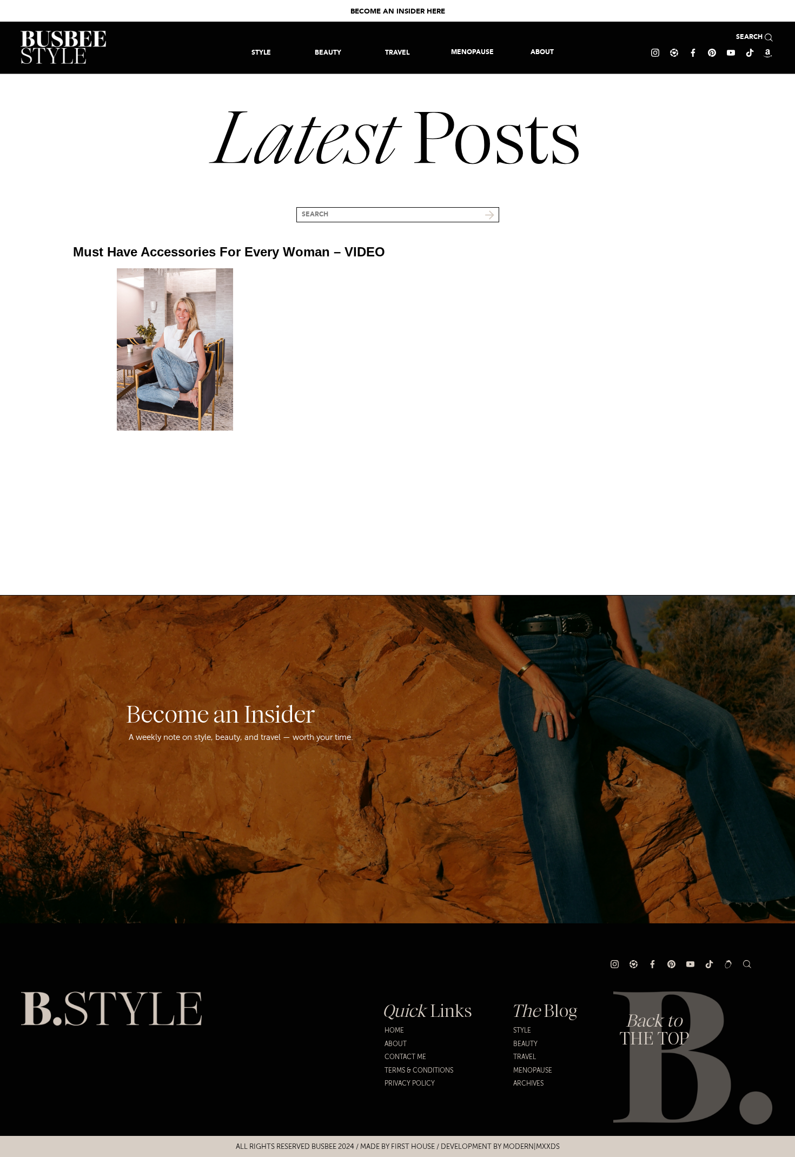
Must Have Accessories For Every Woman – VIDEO (229, 251)
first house (413, 1147)
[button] (397, 52)
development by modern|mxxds (500, 1147)
